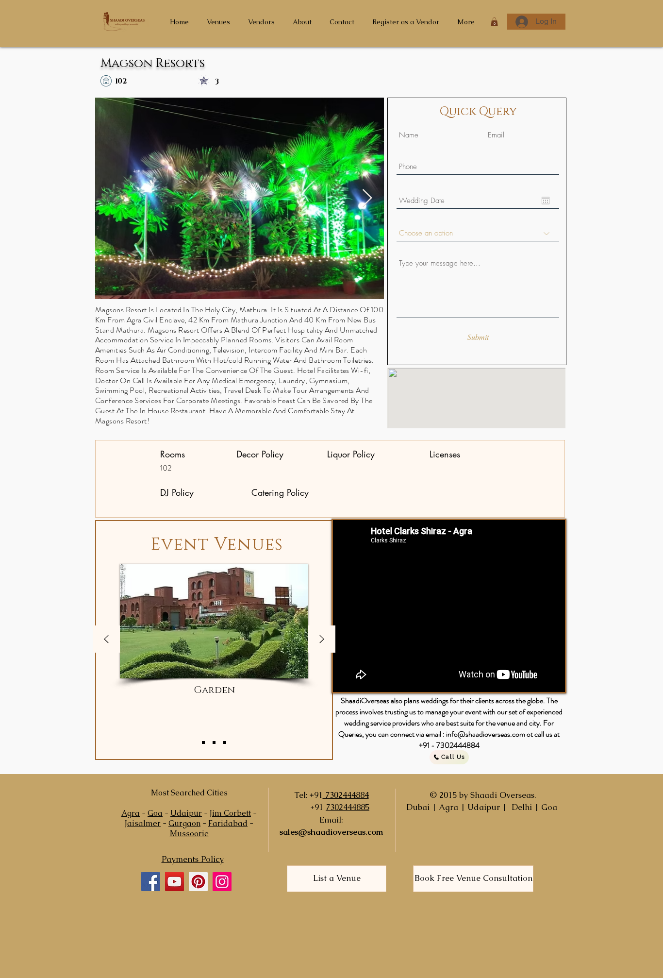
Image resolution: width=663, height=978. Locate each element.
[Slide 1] (203, 742)
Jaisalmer (143, 823)
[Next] (321, 639)
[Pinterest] (198, 881)
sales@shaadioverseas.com (331, 831)
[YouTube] (174, 881)
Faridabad (228, 823)
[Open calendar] (545, 200)
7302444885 (347, 807)
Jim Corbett (230, 813)
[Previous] (106, 639)
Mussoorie (189, 833)
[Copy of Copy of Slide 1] (224, 742)
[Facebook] (150, 881)
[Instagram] (222, 881)
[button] (494, 21)
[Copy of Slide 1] (214, 742)
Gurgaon (184, 823)
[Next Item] (367, 198)
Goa (155, 813)
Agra (130, 813)
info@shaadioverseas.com (485, 734)
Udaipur (186, 813)
